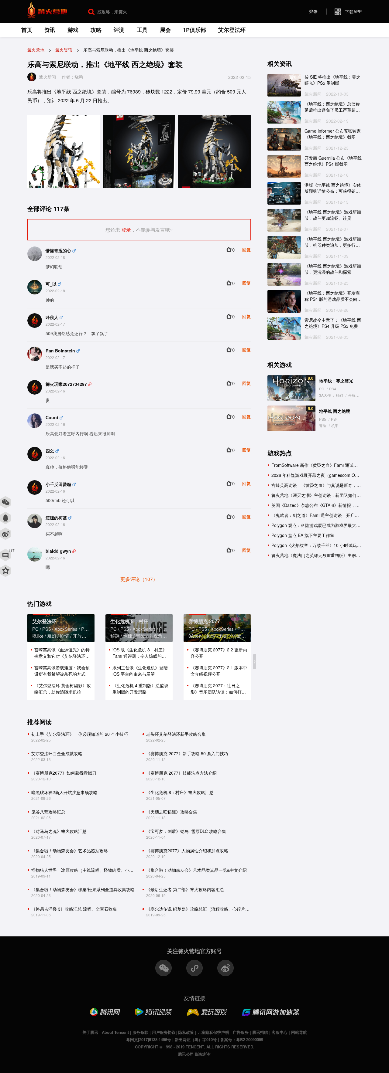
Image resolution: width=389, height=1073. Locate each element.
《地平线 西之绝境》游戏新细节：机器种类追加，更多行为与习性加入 (333, 242)
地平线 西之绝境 (334, 411)
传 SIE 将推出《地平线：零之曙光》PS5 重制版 (332, 80)
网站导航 (299, 1032)
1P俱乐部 (194, 30)
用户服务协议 (164, 1032)
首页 (26, 30)
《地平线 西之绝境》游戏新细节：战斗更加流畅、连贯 (333, 215)
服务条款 (140, 1032)
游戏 (72, 30)
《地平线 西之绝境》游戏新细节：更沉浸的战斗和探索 (333, 269)
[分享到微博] (5, 534)
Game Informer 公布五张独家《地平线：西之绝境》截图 (333, 134)
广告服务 (241, 1032)
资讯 (49, 30)
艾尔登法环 (232, 30)
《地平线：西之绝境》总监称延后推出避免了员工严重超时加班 (332, 107)
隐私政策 (186, 1032)
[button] (254, 661)
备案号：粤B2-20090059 (241, 1039)
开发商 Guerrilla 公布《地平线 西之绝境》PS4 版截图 (333, 161)
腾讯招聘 (260, 1032)
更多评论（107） (139, 579)
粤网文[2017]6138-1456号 (148, 1039)
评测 (119, 30)
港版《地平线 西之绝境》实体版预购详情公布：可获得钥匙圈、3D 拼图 (333, 188)
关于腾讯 (90, 1032)
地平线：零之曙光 (336, 381)
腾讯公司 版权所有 (194, 1054)
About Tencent (115, 1032)
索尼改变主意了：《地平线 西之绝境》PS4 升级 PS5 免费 (333, 323)
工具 (142, 30)
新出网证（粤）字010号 (196, 1039)
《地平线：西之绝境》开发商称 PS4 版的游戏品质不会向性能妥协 (333, 296)
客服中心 (279, 1032)
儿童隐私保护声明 (213, 1032)
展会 (165, 30)
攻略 (96, 30)
